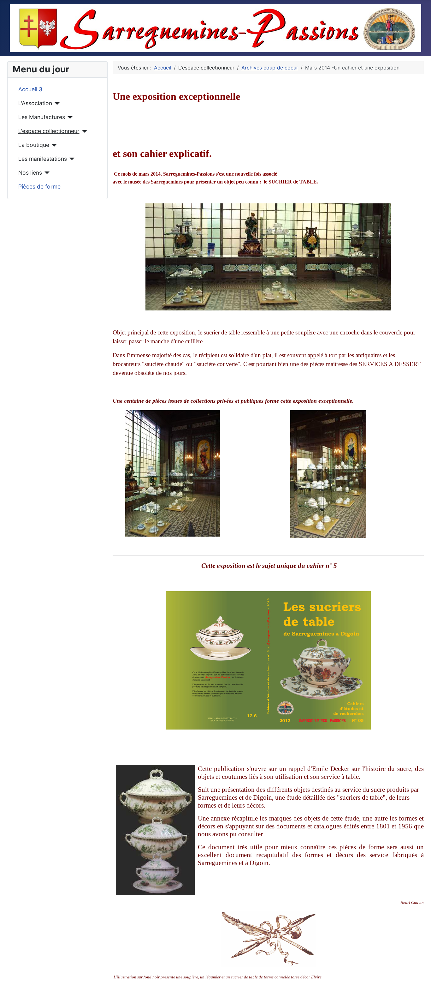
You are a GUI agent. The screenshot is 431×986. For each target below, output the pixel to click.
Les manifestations (42, 158)
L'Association (35, 103)
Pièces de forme (39, 186)
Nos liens (30, 172)
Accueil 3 (30, 89)
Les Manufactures (41, 117)
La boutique (33, 144)
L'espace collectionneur (49, 131)
